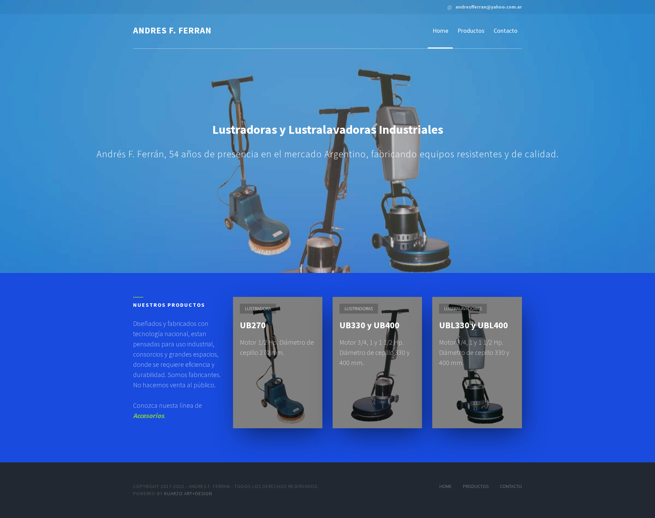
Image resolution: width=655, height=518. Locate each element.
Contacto (506, 30)
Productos (470, 30)
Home (440, 30)
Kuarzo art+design (188, 493)
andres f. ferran (172, 30)
